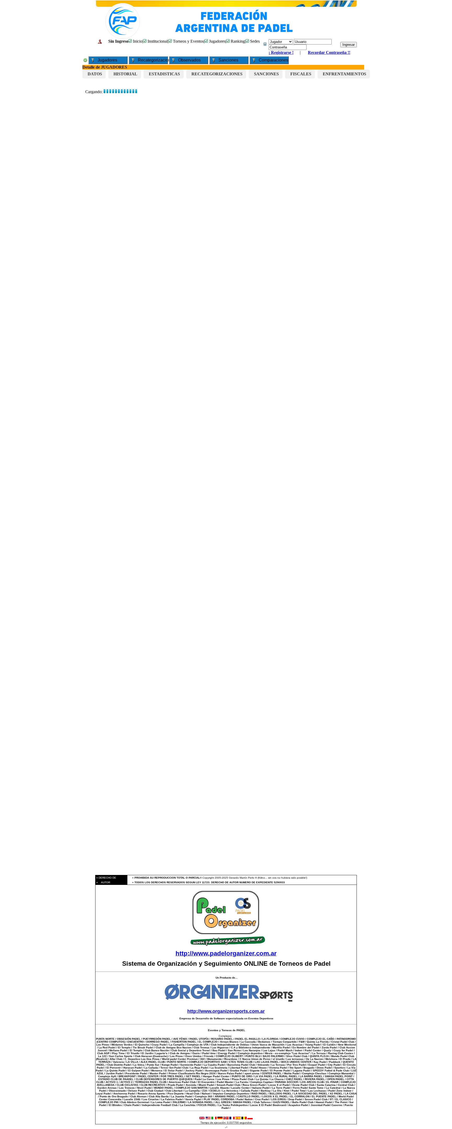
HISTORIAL (125, 74)
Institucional (157, 41)
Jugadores (216, 41)
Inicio (137, 41)
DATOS (95, 74)
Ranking (237, 41)
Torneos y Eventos (188, 41)
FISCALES (300, 74)
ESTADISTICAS (164, 74)
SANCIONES (266, 74)
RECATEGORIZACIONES (216, 74)
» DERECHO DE (105, 877)
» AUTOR (102, 882)
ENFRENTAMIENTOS (344, 74)
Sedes (254, 41)
